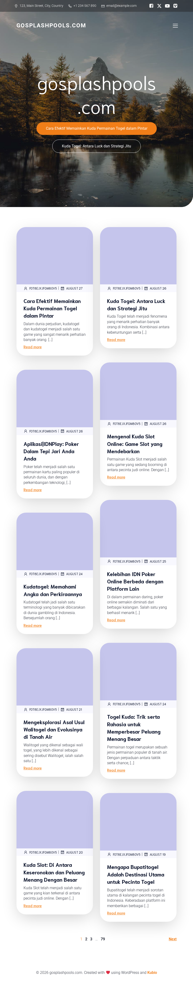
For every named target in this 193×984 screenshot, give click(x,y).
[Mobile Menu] (175, 25)
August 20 (74, 852)
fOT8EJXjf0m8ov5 (43, 288)
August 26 (158, 288)
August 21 (74, 709)
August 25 (158, 561)
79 (103, 939)
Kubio (152, 972)
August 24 (74, 574)
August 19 (158, 854)
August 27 (74, 288)
